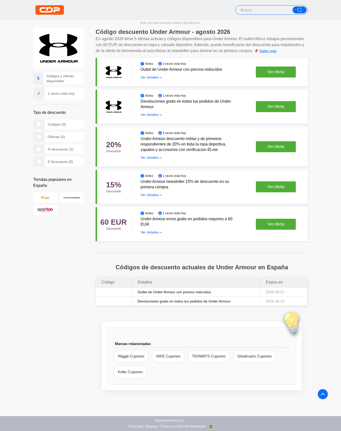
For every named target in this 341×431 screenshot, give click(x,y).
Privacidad (136, 426)
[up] (323, 394)
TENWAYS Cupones (209, 356)
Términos (166, 426)
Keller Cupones (130, 372)
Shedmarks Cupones (254, 356)
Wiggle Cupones (131, 356)
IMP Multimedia (194, 426)
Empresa (152, 426)
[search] (300, 9)
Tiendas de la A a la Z (169, 420)
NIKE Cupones (168, 356)
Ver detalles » (151, 77)
